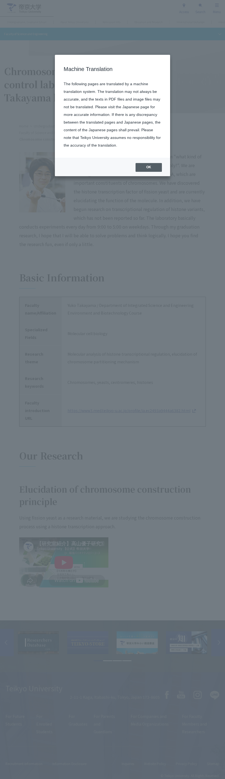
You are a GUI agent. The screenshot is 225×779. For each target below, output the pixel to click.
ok (148, 167)
